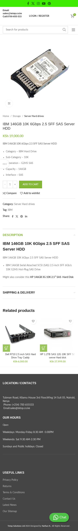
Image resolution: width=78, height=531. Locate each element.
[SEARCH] (64, 30)
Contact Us (9, 499)
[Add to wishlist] (33, 321)
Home (6, 116)
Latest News (10, 505)
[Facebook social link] (28, 3)
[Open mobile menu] (73, 29)
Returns (7, 486)
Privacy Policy (10, 480)
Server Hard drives (34, 116)
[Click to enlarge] (9, 103)
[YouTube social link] (44, 3)
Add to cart (30, 184)
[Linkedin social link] (26, 216)
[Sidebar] (4, 163)
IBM (10, 210)
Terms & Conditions (14, 492)
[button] (6, 348)
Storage (17, 116)
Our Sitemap (10, 511)
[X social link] (33, 3)
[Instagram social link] (38, 3)
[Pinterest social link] (49, 3)
